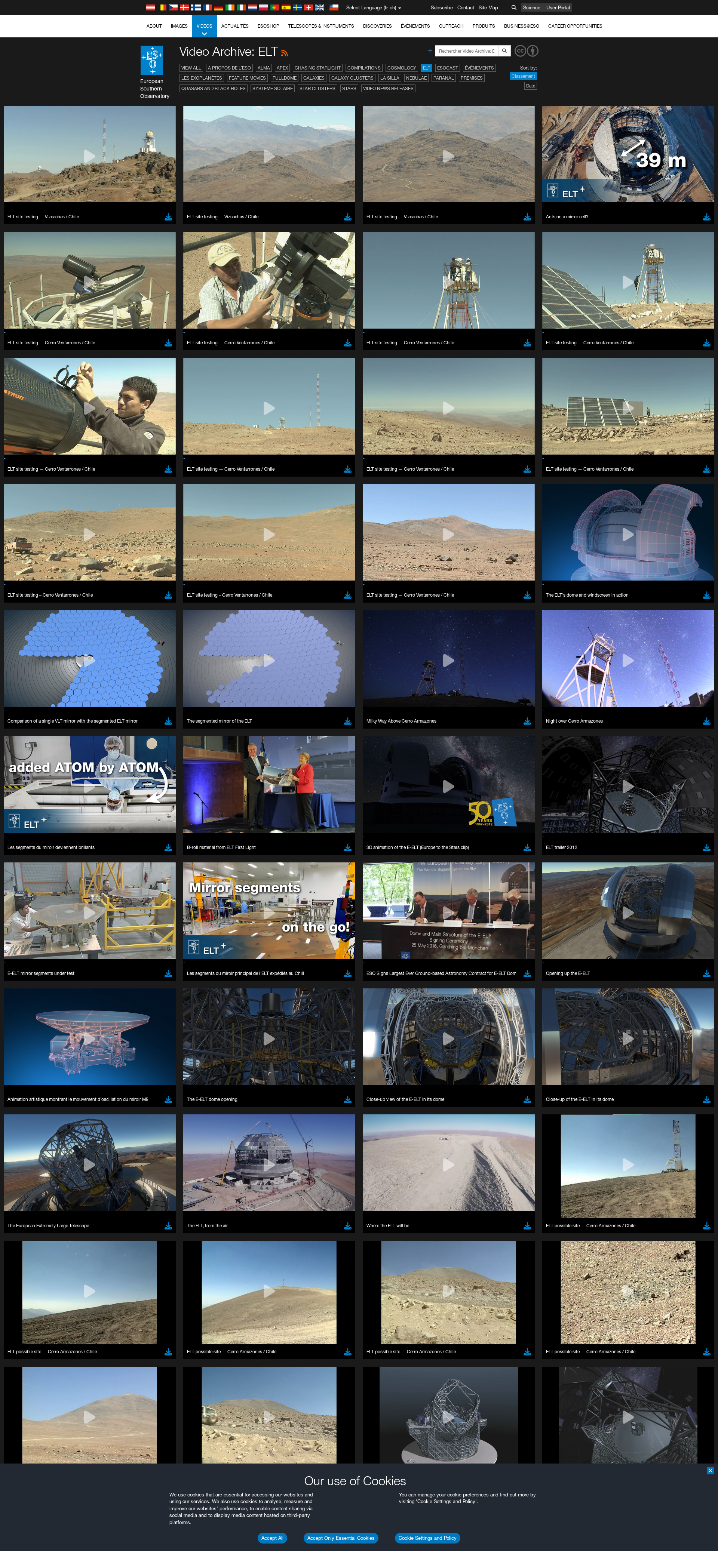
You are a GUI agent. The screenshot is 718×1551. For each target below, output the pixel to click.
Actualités (235, 26)
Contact (465, 7)
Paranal (443, 78)
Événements (415, 26)
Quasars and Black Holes (213, 88)
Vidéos (204, 26)
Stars (349, 88)
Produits (484, 26)
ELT (426, 68)
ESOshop (268, 26)
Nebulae (416, 78)
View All (191, 68)
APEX (282, 68)
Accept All (272, 1538)
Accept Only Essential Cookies (341, 1538)
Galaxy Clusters (352, 78)
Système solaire (272, 88)
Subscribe (442, 7)
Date (530, 86)
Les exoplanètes (201, 78)
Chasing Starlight (318, 68)
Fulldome (285, 78)
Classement (523, 76)
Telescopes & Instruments (321, 26)
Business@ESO (521, 26)
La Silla (389, 78)
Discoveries (377, 26)
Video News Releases (388, 88)
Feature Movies (247, 78)
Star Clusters (317, 88)
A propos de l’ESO (229, 68)
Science (531, 7)
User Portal (558, 7)
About (154, 26)
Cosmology (401, 68)
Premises (472, 78)
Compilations (364, 68)
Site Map (488, 7)
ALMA (264, 68)
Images (179, 26)
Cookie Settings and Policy (428, 1538)
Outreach (451, 26)
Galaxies (314, 78)
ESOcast (447, 68)
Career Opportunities (575, 26)
